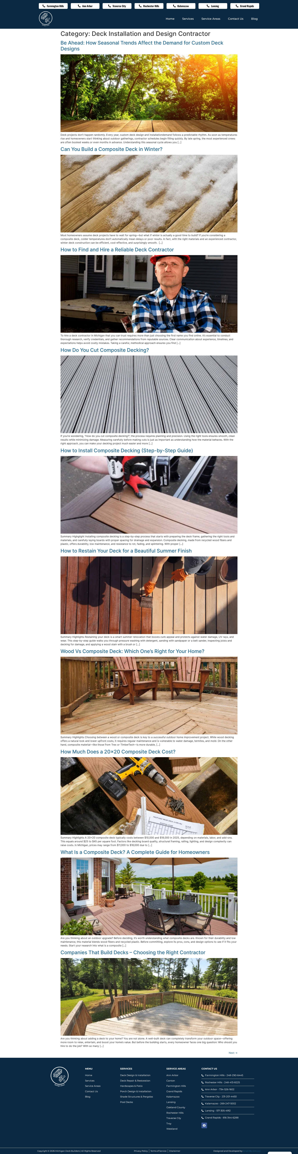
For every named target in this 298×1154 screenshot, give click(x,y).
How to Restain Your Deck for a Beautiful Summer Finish (126, 551)
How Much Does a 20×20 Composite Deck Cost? (118, 752)
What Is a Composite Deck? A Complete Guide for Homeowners (135, 852)
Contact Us (235, 18)
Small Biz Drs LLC (252, 1151)
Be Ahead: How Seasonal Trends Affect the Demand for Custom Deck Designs (142, 46)
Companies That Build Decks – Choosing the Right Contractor (133, 952)
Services (188, 18)
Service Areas (210, 18)
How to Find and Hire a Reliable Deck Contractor (117, 250)
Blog (254, 18)
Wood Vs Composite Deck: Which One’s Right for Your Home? (132, 651)
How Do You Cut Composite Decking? (105, 350)
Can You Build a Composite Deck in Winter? (112, 149)
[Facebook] (204, 1125)
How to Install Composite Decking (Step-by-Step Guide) (127, 450)
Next (233, 1052)
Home (170, 18)
